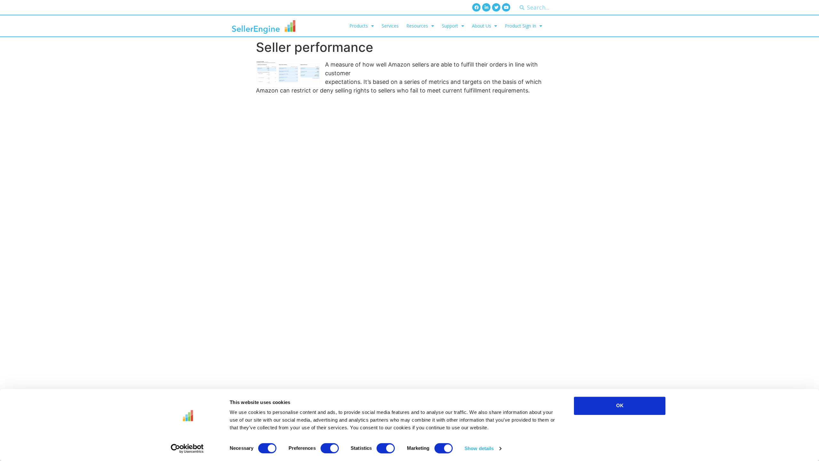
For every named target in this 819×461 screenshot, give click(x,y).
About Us (481, 26)
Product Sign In (520, 26)
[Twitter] (496, 7)
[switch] (330, 448)
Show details (479, 448)
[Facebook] (476, 7)
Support (450, 26)
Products (358, 26)
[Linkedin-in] (486, 7)
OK (620, 405)
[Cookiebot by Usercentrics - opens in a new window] (187, 448)
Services (390, 26)
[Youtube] (506, 7)
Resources (417, 26)
